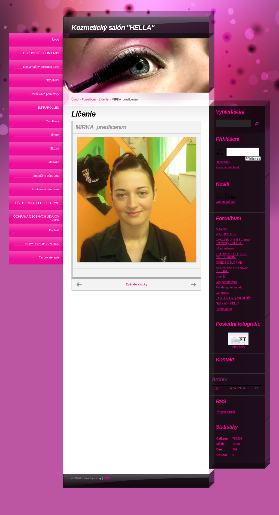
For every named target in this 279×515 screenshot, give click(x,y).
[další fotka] (192, 201)
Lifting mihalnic (225, 248)
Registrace (223, 161)
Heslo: (220, 153)
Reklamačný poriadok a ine (41, 66)
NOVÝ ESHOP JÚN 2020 (42, 243)
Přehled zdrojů (225, 411)
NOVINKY (52, 80)
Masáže (53, 162)
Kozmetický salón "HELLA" (112, 27)
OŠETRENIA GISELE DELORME (37, 203)
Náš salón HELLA (227, 303)
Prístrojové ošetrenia (45, 189)
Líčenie (54, 134)
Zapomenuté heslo (228, 167)
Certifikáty (52, 121)
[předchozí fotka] (81, 201)
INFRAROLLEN (48, 107)
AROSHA (222, 228)
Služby (54, 148)
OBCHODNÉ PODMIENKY (41, 53)
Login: (220, 149)
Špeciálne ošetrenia (46, 175)
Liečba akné (224, 308)
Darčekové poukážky (45, 94)
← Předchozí (79, 285)
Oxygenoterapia (226, 282)
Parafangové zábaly (229, 287)
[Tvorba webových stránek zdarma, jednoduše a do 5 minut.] (100, 478)
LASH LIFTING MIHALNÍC (233, 298)
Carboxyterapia (49, 257)
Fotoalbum (89, 99)
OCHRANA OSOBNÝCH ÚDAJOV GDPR (36, 218)
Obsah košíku (225, 201)
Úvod (55, 39)
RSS (107, 478)
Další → (193, 285)
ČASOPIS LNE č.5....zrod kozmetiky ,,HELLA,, (233, 241)
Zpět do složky (136, 284)
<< (217, 387)
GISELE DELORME (229, 262)
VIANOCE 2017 (226, 234)
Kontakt (54, 230)
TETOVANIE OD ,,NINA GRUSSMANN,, (231, 255)
